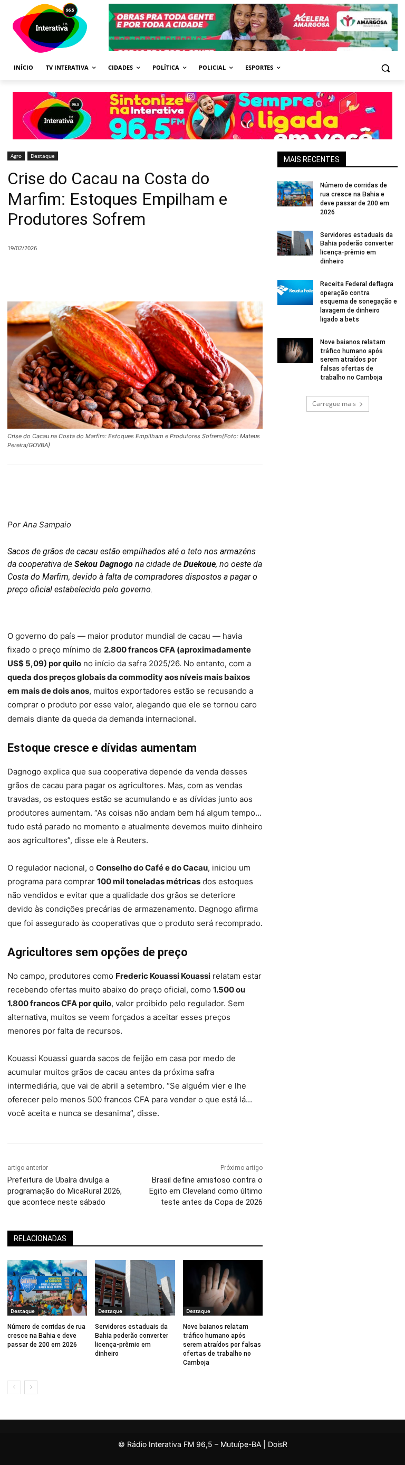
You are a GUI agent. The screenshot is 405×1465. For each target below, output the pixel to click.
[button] (385, 67)
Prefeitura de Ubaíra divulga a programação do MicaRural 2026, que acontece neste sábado (64, 1191)
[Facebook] (102, 275)
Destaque (43, 155)
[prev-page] (14, 1387)
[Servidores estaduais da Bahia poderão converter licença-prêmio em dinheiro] (135, 1288)
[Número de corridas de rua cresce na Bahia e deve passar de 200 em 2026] (47, 1288)
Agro (16, 155)
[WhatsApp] (175, 275)
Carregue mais (334, 403)
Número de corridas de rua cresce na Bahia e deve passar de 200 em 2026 (46, 1335)
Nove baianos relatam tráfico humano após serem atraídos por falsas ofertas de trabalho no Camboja (222, 1344)
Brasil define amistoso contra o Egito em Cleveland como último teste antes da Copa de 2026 (206, 1191)
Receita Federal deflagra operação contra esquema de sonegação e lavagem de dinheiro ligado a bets (358, 301)
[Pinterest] (150, 275)
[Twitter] (126, 275)
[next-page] (30, 1387)
